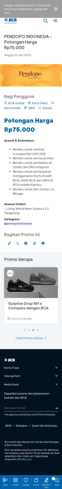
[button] (24, 330)
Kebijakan (22, 425)
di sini (28, 459)
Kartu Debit (40, 103)
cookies (38, 9)
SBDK (8, 425)
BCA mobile (16, 103)
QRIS (31, 108)
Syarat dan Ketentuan (44, 425)
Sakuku (47, 108)
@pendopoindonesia (18, 223)
